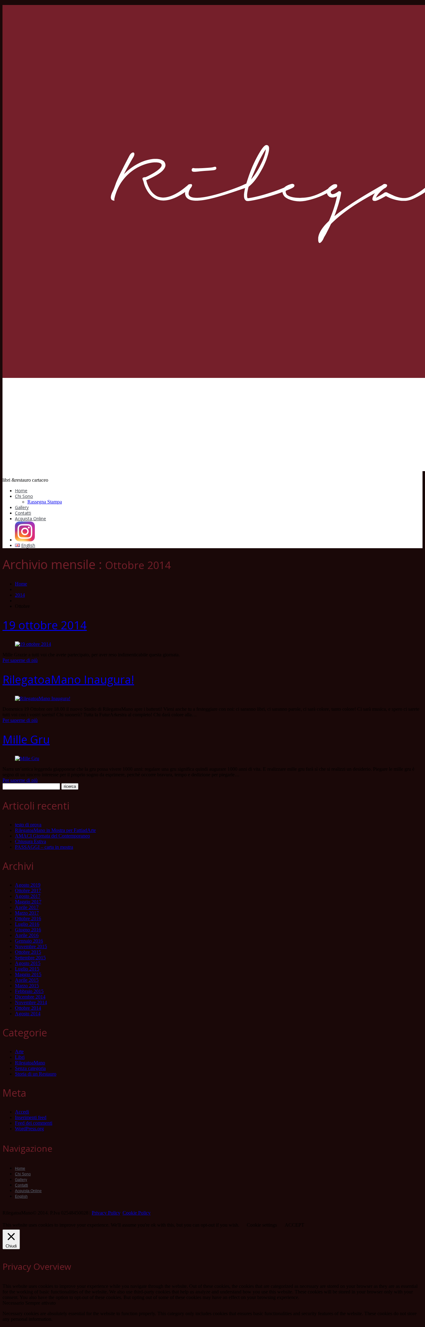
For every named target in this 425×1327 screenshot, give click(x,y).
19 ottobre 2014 (44, 625)
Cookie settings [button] (262, 1225)
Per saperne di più (20, 660)
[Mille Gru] (27, 758)
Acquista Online (30, 518)
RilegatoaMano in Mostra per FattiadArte (55, 830)
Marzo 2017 (27, 913)
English (21, 1196)
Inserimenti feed (30, 1117)
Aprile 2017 (27, 907)
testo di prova (28, 824)
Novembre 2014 (31, 1002)
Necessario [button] (13, 1303)
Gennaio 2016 (29, 941)
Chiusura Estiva (30, 841)
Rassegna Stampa (44, 501)
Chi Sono (24, 496)
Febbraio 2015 (29, 991)
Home (21, 491)
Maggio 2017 (28, 901)
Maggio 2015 (28, 974)
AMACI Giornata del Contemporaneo (52, 835)
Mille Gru (26, 739)
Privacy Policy (106, 1212)
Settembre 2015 (30, 957)
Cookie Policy (137, 1212)
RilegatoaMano (30, 1062)
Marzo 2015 (27, 985)
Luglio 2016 (27, 924)
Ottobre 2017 (28, 890)
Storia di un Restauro (35, 1074)
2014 (20, 595)
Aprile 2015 (27, 980)
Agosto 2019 (27, 885)
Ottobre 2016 (28, 918)
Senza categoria (30, 1068)
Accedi (22, 1111)
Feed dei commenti (33, 1123)
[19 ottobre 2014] (33, 644)
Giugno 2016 (28, 929)
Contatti (23, 513)
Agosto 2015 (27, 963)
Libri (20, 1057)
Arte (19, 1051)
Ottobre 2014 (28, 1008)
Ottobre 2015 (28, 952)
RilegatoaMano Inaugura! (68, 679)
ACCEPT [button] (294, 1225)
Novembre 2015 (31, 946)
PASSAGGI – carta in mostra (44, 847)
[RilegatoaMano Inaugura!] (42, 698)
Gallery (22, 507)
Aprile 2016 (27, 935)
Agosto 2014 (27, 1013)
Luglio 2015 (27, 968)
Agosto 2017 (27, 896)
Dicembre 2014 (30, 996)
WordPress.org (29, 1128)
